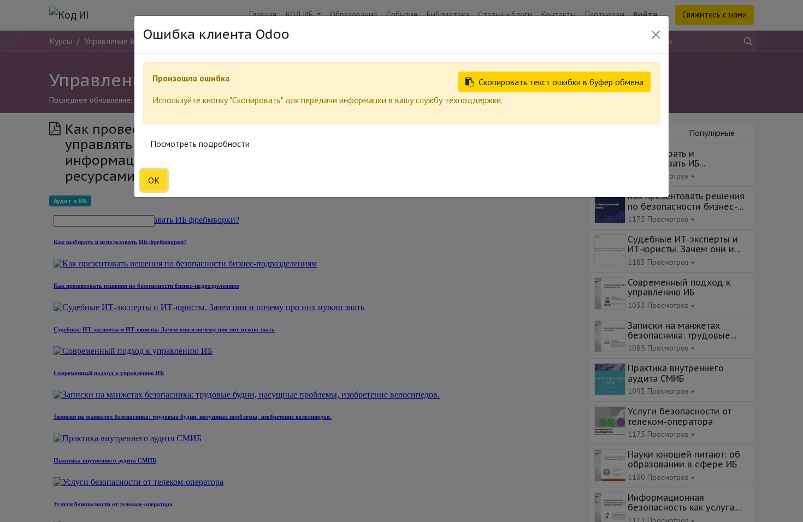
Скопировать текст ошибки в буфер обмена (561, 81)
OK (154, 180)
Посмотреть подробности (200, 143)
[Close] (655, 34)
